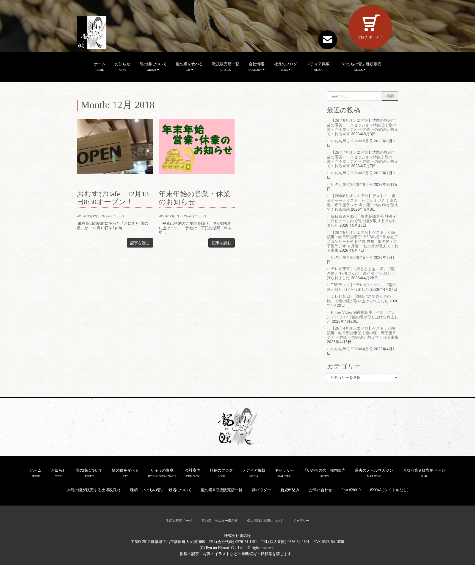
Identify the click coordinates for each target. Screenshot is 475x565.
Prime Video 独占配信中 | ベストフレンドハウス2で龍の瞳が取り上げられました (362, 317)
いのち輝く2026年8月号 (352, 141)
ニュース (119, 216)
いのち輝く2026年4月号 (352, 349)
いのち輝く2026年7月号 (352, 173)
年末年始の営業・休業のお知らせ (194, 198)
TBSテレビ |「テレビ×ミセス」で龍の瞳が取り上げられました (362, 287)
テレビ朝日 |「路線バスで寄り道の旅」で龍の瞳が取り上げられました (359, 298)
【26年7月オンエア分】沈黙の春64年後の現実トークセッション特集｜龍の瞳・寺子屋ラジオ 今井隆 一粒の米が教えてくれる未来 (362, 159)
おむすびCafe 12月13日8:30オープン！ (113, 198)
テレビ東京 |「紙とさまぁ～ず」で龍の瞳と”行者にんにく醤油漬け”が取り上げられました (361, 273)
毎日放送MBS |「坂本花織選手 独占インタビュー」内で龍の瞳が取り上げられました (361, 221)
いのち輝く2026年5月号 (352, 258)
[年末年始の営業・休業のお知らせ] (197, 146)
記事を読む (140, 243)
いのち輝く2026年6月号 (352, 185)
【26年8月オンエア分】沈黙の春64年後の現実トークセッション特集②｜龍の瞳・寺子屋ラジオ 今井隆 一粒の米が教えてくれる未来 (362, 127)
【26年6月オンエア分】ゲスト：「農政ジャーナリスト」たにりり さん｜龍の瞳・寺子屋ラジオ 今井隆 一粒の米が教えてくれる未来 (362, 202)
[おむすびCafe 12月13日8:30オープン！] (115, 146)
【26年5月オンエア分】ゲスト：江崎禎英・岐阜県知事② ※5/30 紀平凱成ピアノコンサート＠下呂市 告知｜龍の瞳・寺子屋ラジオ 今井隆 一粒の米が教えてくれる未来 (362, 241)
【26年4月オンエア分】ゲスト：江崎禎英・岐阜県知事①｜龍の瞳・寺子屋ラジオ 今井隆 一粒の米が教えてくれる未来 (362, 332)
